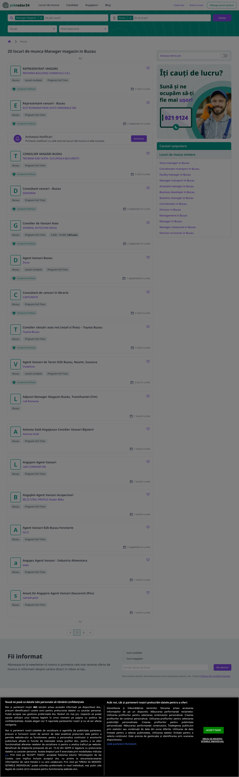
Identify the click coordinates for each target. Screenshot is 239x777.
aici (6, 754)
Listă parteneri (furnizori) (122, 743)
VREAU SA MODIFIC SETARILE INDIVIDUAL (212, 740)
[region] (119, 737)
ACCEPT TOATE (213, 730)
